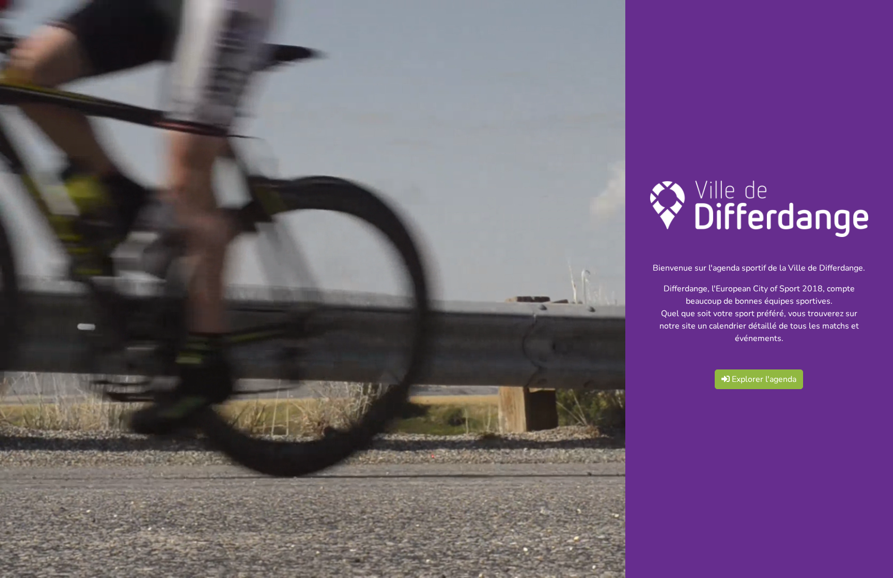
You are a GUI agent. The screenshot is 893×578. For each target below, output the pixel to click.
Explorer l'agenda (763, 379)
